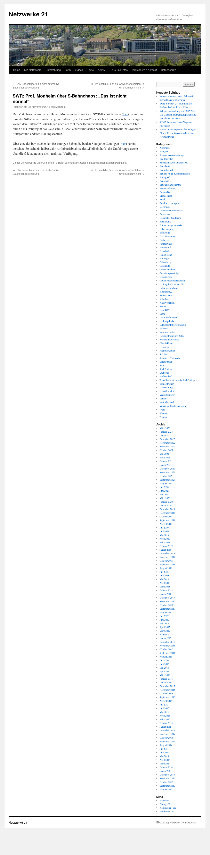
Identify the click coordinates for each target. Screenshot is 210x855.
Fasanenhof (165, 247)
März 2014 (165, 763)
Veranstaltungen (167, 394)
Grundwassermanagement (172, 280)
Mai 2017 (164, 623)
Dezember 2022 (167, 439)
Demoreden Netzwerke (171, 210)
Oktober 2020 (166, 475)
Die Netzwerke (32, 70)
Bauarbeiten (165, 166)
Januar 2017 (165, 638)
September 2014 (167, 741)
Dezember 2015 (167, 686)
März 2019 (165, 542)
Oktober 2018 (166, 560)
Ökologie (164, 346)
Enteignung (165, 221)
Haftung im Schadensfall (172, 284)
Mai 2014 (164, 756)
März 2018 (165, 586)
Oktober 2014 (166, 737)
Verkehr (163, 398)
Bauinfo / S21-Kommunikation (175, 173)
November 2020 (167, 472)
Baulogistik (165, 177)
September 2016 (167, 652)
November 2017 (167, 601)
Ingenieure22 (166, 291)
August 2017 (166, 612)
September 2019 (167, 520)
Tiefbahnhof (165, 376)
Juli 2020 (164, 487)
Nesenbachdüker (168, 332)
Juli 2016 (164, 660)
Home (16, 70)
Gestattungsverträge (169, 273)
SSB (162, 365)
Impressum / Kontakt (144, 70)
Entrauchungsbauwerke (171, 225)
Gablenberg (165, 262)
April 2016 (165, 671)
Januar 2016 (165, 682)
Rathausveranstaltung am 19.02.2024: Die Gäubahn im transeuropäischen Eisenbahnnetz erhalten (178, 114)
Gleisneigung (166, 276)
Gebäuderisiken (167, 269)
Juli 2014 (164, 748)
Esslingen (164, 240)
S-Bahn (60, 162)
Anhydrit (164, 151)
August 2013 (166, 789)
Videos (79, 70)
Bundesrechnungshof (170, 203)
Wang (162, 409)
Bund (162, 199)
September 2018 (167, 564)
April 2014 (165, 759)
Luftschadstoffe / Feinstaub (173, 324)
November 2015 (167, 689)
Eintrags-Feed (166, 804)
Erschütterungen (167, 236)
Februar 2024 (166, 431)
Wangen (163, 413)
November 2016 (167, 645)
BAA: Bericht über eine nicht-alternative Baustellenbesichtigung (36, 85)
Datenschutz (168, 70)
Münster (164, 328)
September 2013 (167, 785)
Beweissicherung (168, 188)
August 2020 (166, 483)
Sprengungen (166, 361)
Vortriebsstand (167, 402)
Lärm (68, 70)
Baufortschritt (166, 169)
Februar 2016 (166, 678)
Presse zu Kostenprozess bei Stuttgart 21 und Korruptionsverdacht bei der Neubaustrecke (178, 133)
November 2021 (167, 446)
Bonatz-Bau (165, 192)
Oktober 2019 (166, 516)
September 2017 (167, 608)
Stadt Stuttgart (166, 369)
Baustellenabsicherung (170, 184)
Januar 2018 (165, 593)
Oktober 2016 (166, 649)
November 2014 (167, 734)
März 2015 (165, 719)
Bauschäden (165, 181)
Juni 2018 (164, 575)
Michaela (60, 106)
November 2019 (167, 512)
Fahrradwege (166, 243)
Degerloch (165, 206)
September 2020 (167, 479)
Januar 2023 (165, 435)
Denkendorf (165, 214)
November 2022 (167, 442)
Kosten (163, 306)
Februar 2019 (166, 546)
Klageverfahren (167, 302)
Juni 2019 (164, 531)
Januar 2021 (165, 464)
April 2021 (165, 457)
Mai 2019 (164, 534)
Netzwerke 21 (28, 13)
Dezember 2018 (167, 553)
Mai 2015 (164, 711)
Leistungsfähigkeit (168, 317)
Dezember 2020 (167, 468)
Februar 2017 (166, 634)
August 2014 (166, 745)
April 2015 (165, 715)
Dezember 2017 (167, 597)
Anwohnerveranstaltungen (172, 155)
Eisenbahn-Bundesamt (170, 217)
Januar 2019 (165, 549)
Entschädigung (167, 228)
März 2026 (165, 428)
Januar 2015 (165, 726)
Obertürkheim (166, 343)
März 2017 (165, 630)
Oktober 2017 (166, 605)
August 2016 (166, 656)
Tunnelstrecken (167, 383)
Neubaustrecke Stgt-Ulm (172, 335)
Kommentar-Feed (168, 807)
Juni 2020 (164, 490)
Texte (90, 70)
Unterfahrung (53, 70)
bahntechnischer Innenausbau (174, 162)
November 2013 (167, 778)
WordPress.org (167, 811)
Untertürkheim (167, 391)
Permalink (121, 162)
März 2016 (165, 675)
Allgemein (49, 162)
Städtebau (164, 372)
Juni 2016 (164, 664)
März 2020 (165, 498)
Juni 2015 (164, 708)
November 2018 (167, 557)
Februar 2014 (166, 767)
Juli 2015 (164, 704)
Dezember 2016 (167, 641)
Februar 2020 (166, 501)
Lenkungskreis (167, 321)
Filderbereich (166, 254)
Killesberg (165, 298)
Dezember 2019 (167, 509)
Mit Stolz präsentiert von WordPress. (178, 822)
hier (125, 114)
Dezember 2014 (167, 730)
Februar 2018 (166, 590)
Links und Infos (119, 70)
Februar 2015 (166, 723)
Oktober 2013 (166, 782)
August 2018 (166, 568)
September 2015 (167, 697)
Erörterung (165, 232)
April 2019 (165, 538)
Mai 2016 (164, 667)
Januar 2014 (165, 770)
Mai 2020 (164, 494)
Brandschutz (166, 195)
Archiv (101, 70)
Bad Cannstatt (166, 158)
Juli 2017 (164, 616)
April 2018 (165, 582)
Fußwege (164, 258)
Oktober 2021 (166, 450)
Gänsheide (165, 265)
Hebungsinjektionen (169, 287)
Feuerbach (165, 251)
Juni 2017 (164, 619)
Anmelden (165, 800)
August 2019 (166, 523)
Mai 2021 (164, 453)
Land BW (164, 310)
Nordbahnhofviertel (169, 339)
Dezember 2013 (167, 774)
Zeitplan (163, 416)
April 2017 (165, 627)
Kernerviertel (166, 295)
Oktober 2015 (166, 693)
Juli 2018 (164, 571)
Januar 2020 (165, 505)
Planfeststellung (167, 350)
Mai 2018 (164, 579)
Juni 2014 (164, 752)
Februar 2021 (166, 461)
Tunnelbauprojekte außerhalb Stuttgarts (178, 380)
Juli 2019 (164, 527)
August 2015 (166, 700)
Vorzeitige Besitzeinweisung (173, 405)
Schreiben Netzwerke (170, 357)
